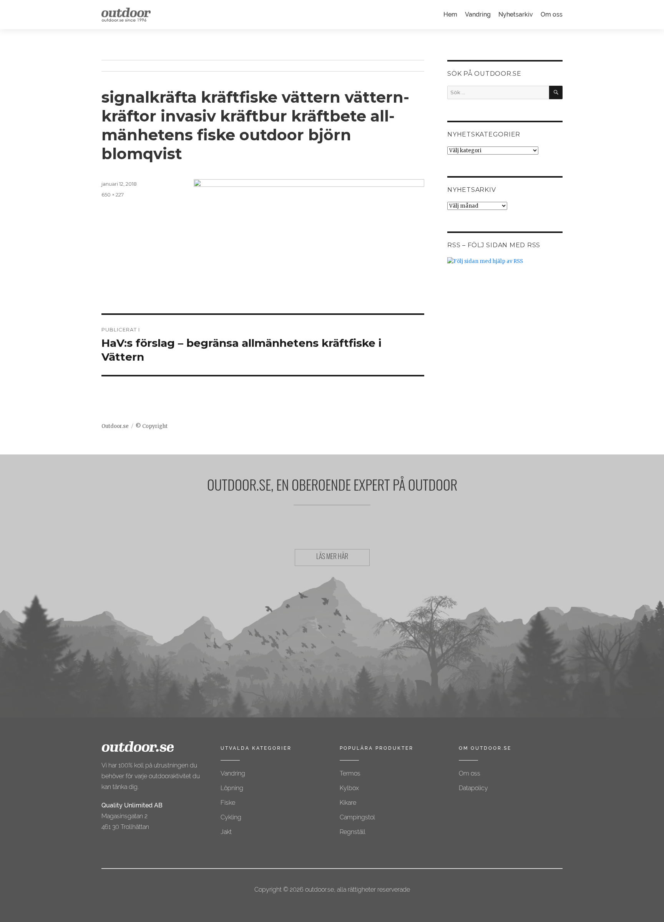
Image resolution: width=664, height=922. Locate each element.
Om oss (552, 14)
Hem (450, 14)
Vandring (478, 14)
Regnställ (352, 831)
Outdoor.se (115, 426)
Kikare (348, 802)
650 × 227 (112, 194)
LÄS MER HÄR (332, 557)
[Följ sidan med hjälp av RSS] (505, 261)
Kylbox (349, 788)
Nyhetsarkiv (515, 14)
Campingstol (357, 817)
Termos (350, 773)
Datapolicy (473, 788)
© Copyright (152, 426)
